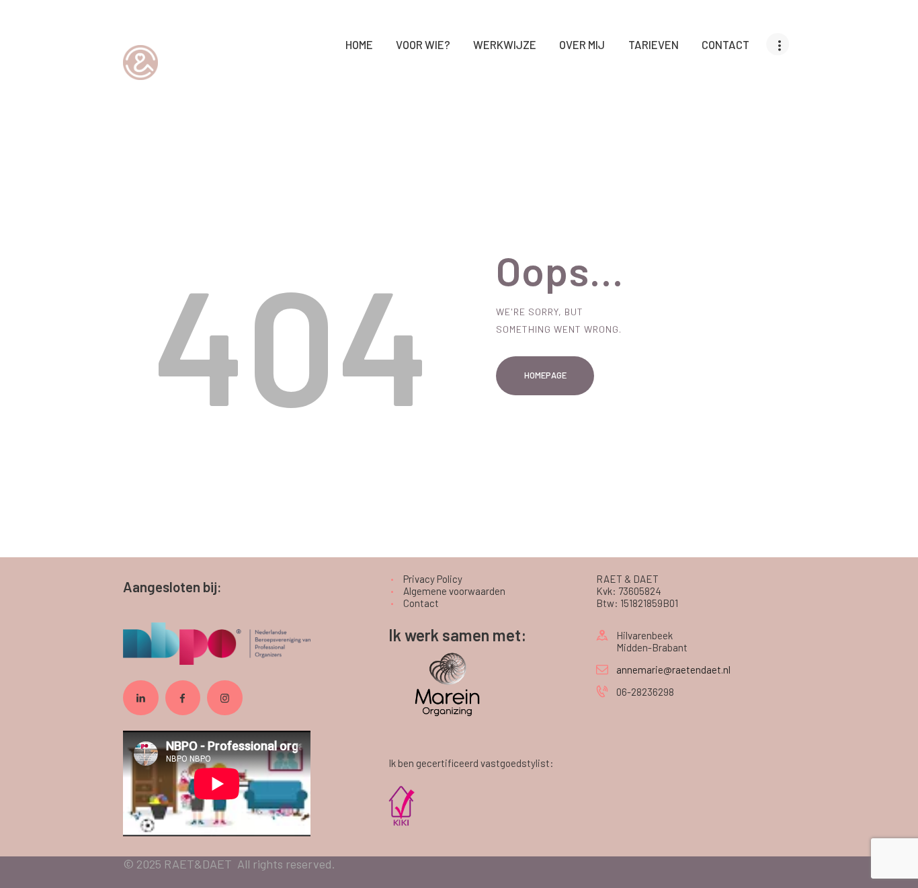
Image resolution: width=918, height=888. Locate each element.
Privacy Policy (432, 579)
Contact (421, 603)
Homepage (545, 375)
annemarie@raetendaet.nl (673, 669)
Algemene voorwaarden (454, 591)
